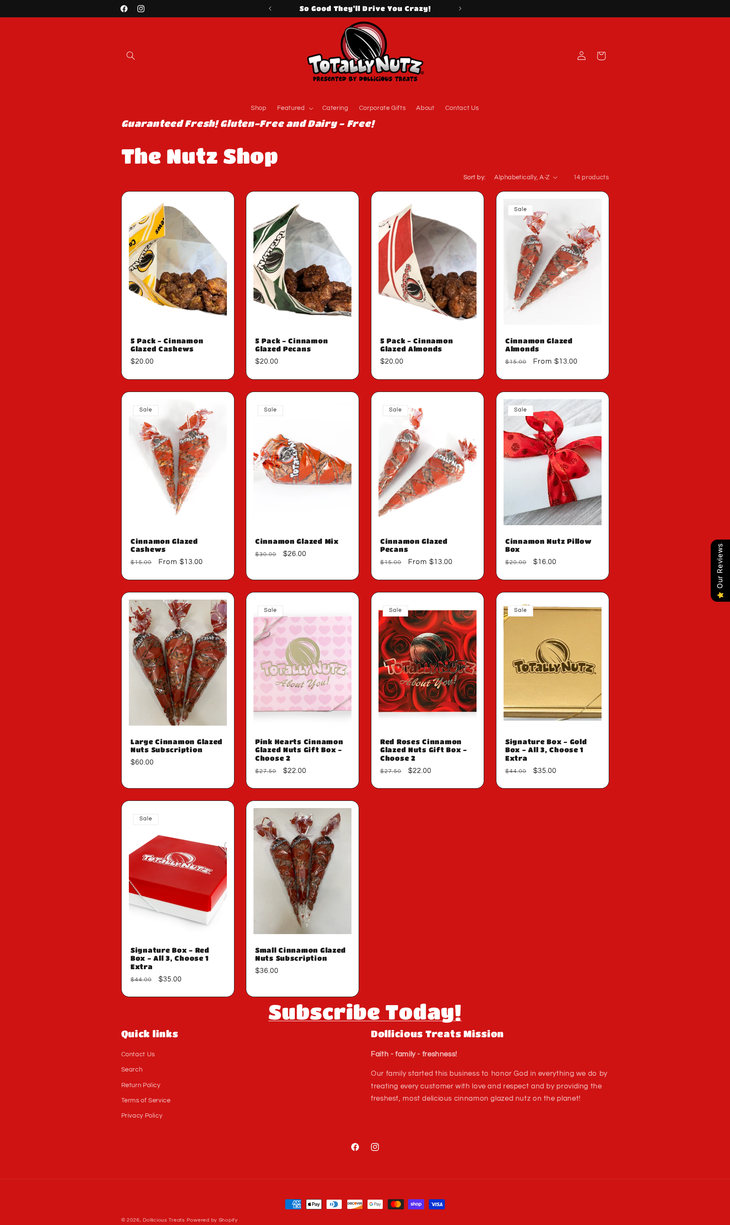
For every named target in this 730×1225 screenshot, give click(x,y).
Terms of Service (146, 1100)
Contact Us (138, 1054)
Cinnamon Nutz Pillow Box (548, 545)
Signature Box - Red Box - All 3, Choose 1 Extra (170, 958)
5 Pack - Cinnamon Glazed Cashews (167, 345)
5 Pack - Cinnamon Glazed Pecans (291, 345)
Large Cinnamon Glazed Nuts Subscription (177, 745)
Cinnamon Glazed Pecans (414, 545)
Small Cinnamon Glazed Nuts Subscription (300, 954)
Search (132, 1070)
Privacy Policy (142, 1116)
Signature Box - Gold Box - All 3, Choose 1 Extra (546, 749)
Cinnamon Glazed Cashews (164, 545)
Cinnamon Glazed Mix (297, 541)
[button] (131, 56)
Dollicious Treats (164, 1220)
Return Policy (141, 1085)
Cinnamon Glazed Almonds (539, 345)
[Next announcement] (460, 8)
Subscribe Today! (365, 1011)
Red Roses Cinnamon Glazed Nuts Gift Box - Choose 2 (423, 749)
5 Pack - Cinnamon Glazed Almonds (416, 345)
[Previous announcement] (270, 8)
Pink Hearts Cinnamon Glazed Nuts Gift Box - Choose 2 (299, 749)
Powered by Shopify (212, 1220)
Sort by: (474, 177)
